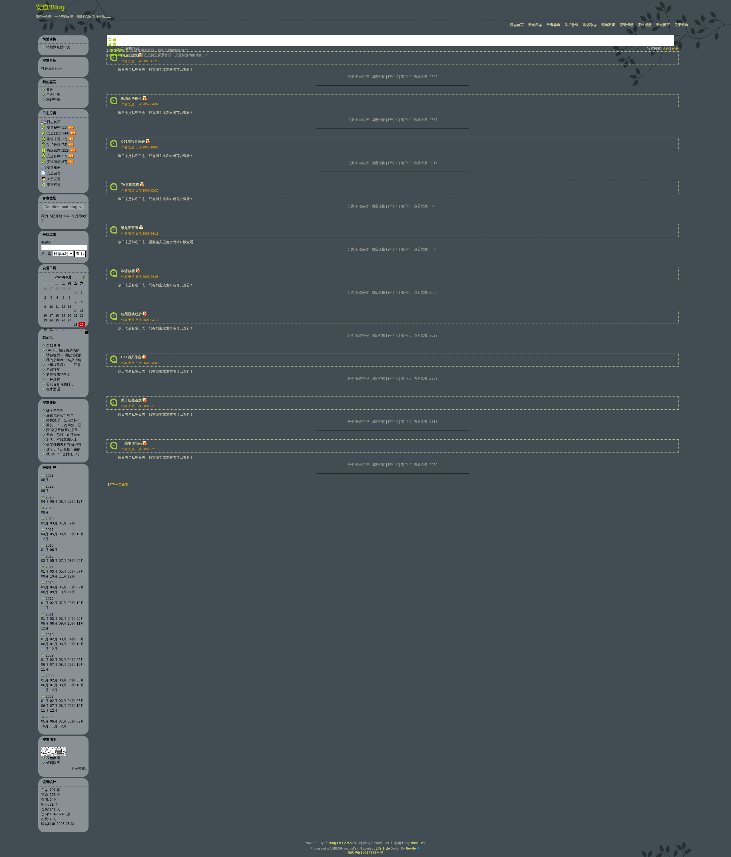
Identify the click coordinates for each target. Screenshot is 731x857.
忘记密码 (53, 100)
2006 (50, 717)
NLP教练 (572, 25)
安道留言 (663, 25)
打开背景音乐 (51, 69)
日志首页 (517, 25)
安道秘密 (362, 77)
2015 (50, 556)
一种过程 (53, 379)
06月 (45, 491)
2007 (50, 697)
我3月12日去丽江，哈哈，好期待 (63, 454)
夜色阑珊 (53, 758)
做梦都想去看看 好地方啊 (63, 444)
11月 (62, 576)
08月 (45, 480)
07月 (62, 523)
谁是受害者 (129, 228)
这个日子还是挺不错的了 (63, 449)
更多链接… (80, 769)
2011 (49, 614)
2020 (50, 497)
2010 (50, 635)
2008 (50, 676)
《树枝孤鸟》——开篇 (63, 365)
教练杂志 (590, 25)
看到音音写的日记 (60, 384)
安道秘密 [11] (57, 128)
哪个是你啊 (54, 411)
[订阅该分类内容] (71, 128)
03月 (53, 523)
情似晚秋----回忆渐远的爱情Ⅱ (64, 355)
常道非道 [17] (57, 139)
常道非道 (553, 25)
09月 (71, 502)
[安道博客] (53, 755)
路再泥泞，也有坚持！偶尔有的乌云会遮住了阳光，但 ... (63, 420)
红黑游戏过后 (131, 314)
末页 (125, 485)
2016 (50, 546)
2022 (50, 486)
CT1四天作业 (131, 357)
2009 (50, 655)
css (423, 843)
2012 (50, 599)
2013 (50, 583)
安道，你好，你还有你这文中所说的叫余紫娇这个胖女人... (63, 435)
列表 (675, 49)
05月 (53, 534)
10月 (80, 534)
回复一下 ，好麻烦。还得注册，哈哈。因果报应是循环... (63, 425)
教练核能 (128, 271)
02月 (45, 523)
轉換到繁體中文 (58, 47)
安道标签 (54, 185)
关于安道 (681, 25)
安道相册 (645, 25)
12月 (80, 502)
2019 (50, 508)
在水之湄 (53, 389)
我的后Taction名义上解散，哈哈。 (63, 360)
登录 (49, 90)
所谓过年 (53, 370)
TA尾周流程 (130, 185)
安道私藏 (608, 25)
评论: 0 (393, 77)
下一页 (116, 485)
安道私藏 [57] (57, 156)
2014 (50, 567)
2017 (50, 530)
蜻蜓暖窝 (53, 763)
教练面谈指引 (131, 98)
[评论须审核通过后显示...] (62, 430)
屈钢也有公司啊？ (60, 415)
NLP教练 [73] (57, 145)
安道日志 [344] (58, 133)
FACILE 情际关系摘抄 (62, 350)
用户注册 (53, 95)
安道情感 (626, 25)
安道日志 (535, 25)
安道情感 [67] (57, 162)
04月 (45, 502)
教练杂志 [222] (58, 150)
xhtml (414, 843)
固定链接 (378, 77)
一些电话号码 (131, 443)
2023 (50, 476)
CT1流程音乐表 (133, 142)
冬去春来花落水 (58, 375)
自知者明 (53, 345)
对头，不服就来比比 (61, 440)
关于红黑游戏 (131, 400)
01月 (45, 550)
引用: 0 (406, 77)
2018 (50, 519)
